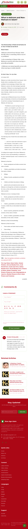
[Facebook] (2, 442)
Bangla (3, 494)
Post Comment (14, 328)
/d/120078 (24, 279)
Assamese (3, 498)
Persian (3, 503)
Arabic (2, 492)
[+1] (20, 306)
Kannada (3, 501)
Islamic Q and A (10, 10)
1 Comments (6, 30)
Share (5, 34)
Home (2, 10)
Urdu (2, 487)
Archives (3, 458)
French (3, 505)
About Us (3, 453)
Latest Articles (5, 465)
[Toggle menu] (25, 2)
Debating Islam (5, 479)
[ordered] (5, 308)
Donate (3, 513)
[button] (12, 306)
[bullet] (7, 308)
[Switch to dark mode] (21, 2)
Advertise (3, 515)
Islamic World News (6, 475)
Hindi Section (4, 472)
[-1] (18, 306)
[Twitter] (6, 442)
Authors (3, 455)
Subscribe (22, 411)
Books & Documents (6, 477)
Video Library (4, 468)
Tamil (2, 496)
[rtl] (15, 306)
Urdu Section (4, 470)
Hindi (2, 489)
